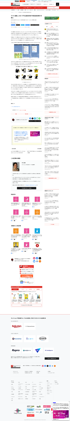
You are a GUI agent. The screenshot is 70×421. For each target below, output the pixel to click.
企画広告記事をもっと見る (53, 178)
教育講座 (45, 1)
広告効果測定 (27, 391)
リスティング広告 (27, 384)
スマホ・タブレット (21, 389)
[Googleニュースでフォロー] (52, 366)
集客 (12, 384)
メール (12, 386)
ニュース (16, 12)
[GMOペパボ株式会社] (42, 338)
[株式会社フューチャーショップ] (17, 338)
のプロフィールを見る (26, 188)
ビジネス (30, 289)
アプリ (40, 386)
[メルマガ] (34, 258)
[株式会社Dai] (30, 338)
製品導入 (34, 1)
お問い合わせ (38, 371)
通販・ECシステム (21, 398)
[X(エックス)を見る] (47, 366)
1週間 (52, 26)
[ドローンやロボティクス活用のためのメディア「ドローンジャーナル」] (47, 412)
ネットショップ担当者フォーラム (15, 4)
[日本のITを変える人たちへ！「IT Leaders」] (38, 409)
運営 (40, 391)
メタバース (40, 382)
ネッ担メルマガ (38, 4)
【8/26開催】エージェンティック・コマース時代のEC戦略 (21, 27)
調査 (40, 398)
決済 (12, 398)
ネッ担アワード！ (32, 4)
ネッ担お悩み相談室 (25, 4)
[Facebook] (37, 258)
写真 (12, 391)
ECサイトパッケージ (35, 397)
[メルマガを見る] (43, 366)
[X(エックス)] (40, 258)
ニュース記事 (56, 383)
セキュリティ (13, 396)
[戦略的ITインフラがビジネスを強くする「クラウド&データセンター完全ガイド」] (30, 406)
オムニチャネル (20, 396)
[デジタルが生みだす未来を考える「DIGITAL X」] (38, 412)
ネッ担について (46, 4)
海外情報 (13, 382)
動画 (19, 391)
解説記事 (56, 382)
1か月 (57, 26)
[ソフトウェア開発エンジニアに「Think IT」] (38, 406)
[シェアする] (30, 118)
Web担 (28, 260)
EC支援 (47, 1)
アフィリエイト (34, 384)
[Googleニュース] (37, 261)
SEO (40, 384)
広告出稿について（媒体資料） (29, 371)
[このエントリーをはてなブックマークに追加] (35, 118)
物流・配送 (26, 394)
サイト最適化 (13, 389)
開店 (26, 396)
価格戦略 (13, 394)
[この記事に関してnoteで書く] (37, 118)
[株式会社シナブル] (49, 350)
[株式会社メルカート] (27, 350)
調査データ (48, 388)
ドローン (42, 1)
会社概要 (38, 372)
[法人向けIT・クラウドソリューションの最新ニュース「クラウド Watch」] (30, 409)
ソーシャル (20, 386)
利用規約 (49, 371)
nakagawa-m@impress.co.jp (30, 185)
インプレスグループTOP (51, 372)
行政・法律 (34, 398)
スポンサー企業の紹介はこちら (52, 358)
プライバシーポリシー (16, 372)
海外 (19, 382)
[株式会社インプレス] (18, 411)
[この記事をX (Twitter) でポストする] (32, 118)
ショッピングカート (41, 396)
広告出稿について (51, 4)
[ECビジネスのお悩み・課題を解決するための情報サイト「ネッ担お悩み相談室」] (30, 415)
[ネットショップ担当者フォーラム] (15, 367)
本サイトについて (15, 371)
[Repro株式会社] (16, 350)
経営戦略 (38, 289)
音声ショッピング (35, 386)
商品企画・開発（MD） (34, 394)
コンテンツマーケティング (21, 384)
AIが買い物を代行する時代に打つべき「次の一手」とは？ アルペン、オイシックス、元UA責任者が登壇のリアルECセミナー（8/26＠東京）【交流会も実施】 (61, 404)
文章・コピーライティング (35, 392)
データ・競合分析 (27, 389)
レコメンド (40, 389)
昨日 (47, 26)
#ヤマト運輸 (24, 110)
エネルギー (39, 1)
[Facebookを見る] (45, 366)
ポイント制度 (34, 389)
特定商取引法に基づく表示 (28, 372)
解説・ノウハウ (49, 387)
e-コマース (15, 289)
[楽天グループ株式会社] (17, 326)
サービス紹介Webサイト (16, 106)
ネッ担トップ (12, 12)
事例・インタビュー (49, 390)
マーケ (23, 289)
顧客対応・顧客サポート (21, 394)
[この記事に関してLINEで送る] (39, 118)
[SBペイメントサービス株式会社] (30, 326)
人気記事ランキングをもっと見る (52, 73)
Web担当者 (28, 1)
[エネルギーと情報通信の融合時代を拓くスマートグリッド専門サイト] (47, 409)
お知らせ (48, 385)
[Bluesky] (50, 366)
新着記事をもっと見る (52, 112)
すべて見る (52, 224)
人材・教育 (40, 394)
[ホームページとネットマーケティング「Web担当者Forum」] (47, 406)
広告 (26, 386)
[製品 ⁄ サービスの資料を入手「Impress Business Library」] (30, 412)
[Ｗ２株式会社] (38, 350)
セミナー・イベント (49, 383)
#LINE (20, 110)
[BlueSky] (34, 261)
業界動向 (26, 398)
